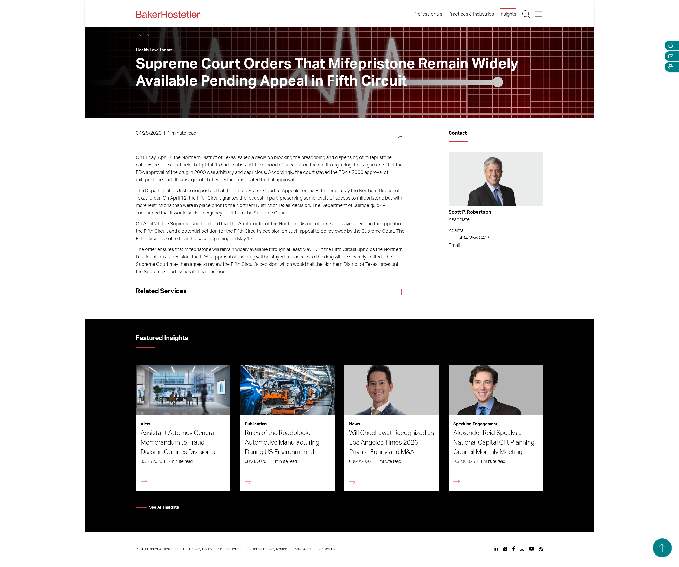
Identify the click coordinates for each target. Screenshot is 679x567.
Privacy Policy (200, 549)
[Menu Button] (538, 14)
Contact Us (326, 549)
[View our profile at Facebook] (513, 548)
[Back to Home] (168, 14)
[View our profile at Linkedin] (496, 548)
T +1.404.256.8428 (470, 238)
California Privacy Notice (267, 549)
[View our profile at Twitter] (505, 548)
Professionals (428, 14)
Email (454, 245)
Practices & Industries (471, 14)
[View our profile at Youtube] (531, 548)
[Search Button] (526, 14)
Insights (508, 14)
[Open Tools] (669, 67)
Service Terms (229, 549)
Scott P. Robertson (470, 212)
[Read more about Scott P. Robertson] (496, 179)
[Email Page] (669, 56)
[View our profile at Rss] (541, 548)
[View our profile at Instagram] (522, 548)
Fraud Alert (302, 549)
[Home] (669, 45)
